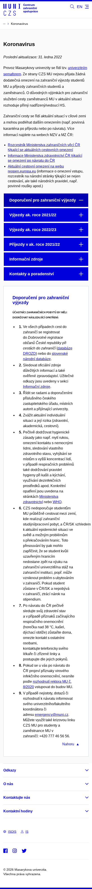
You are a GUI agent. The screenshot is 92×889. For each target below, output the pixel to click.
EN (79, 6)
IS (26, 831)
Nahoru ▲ (70, 744)
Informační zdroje (26, 259)
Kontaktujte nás (16, 797)
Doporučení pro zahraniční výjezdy (42, 200)
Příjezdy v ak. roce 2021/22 (34, 244)
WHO (57, 502)
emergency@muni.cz (51, 715)
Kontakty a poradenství (31, 274)
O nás (8, 784)
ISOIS (12, 831)
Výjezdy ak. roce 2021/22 (32, 215)
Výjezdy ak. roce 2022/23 (32, 229)
